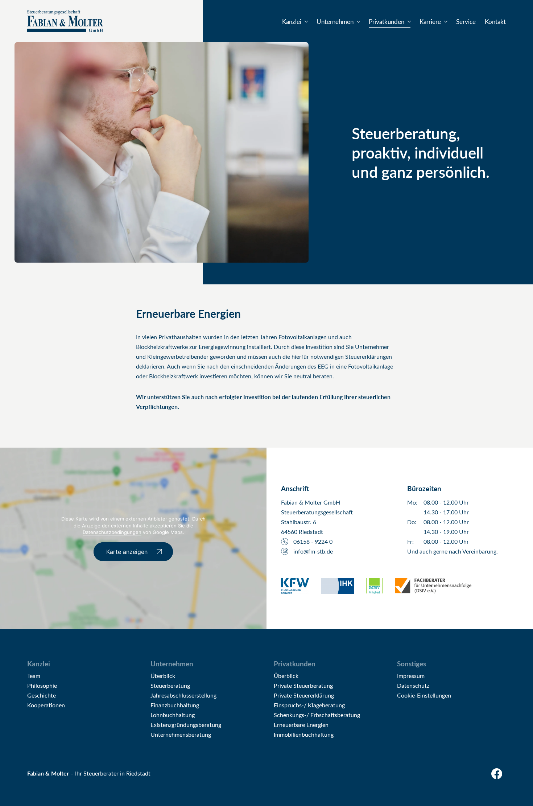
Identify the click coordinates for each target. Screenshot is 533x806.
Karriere (430, 21)
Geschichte (41, 695)
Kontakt (495, 21)
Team (33, 675)
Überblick (162, 675)
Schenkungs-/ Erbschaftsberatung (317, 715)
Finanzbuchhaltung (174, 705)
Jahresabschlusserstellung (183, 695)
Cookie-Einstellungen (424, 695)
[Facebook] (498, 776)
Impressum (411, 675)
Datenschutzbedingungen (112, 532)
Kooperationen (46, 705)
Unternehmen (335, 21)
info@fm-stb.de (313, 551)
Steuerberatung (170, 685)
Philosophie (42, 685)
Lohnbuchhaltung (172, 715)
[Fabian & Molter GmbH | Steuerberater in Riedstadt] (65, 21)
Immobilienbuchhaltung (304, 734)
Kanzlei (291, 21)
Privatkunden (386, 21)
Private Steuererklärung (304, 695)
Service (466, 21)
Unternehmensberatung (180, 734)
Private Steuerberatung (303, 685)
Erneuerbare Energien (301, 724)
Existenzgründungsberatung (185, 724)
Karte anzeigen (127, 551)
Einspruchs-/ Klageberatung (309, 705)
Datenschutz (413, 685)
